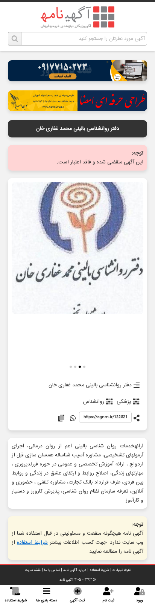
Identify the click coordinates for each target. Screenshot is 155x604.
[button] (84, 368)
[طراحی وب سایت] (77, 79)
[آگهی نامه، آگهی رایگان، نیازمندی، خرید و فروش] (77, 17)
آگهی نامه (66, 580)
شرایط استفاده (32, 542)
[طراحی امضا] (77, 109)
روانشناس (93, 401)
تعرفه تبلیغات (121, 570)
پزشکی (124, 401)
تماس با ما (52, 570)
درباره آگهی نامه (74, 570)
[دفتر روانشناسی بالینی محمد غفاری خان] (78, 249)
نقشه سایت (33, 570)
